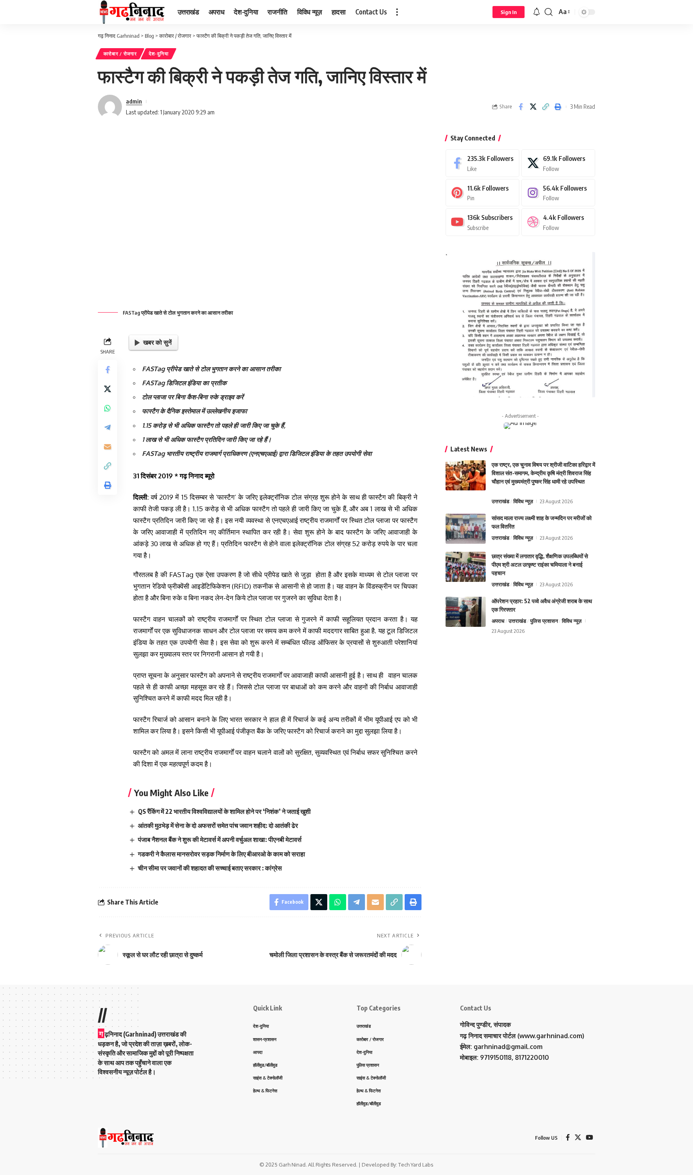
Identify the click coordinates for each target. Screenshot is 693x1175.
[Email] (107, 447)
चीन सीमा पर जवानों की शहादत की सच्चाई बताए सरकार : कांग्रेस (210, 868)
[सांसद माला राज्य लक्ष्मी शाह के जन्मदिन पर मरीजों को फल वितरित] (466, 529)
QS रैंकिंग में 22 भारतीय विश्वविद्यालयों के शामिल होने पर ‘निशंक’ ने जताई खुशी (224, 811)
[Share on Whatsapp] (107, 408)
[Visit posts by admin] (110, 107)
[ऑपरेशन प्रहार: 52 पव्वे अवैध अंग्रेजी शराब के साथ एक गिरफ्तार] (466, 612)
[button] (397, 12)
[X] (558, 163)
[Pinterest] (482, 193)
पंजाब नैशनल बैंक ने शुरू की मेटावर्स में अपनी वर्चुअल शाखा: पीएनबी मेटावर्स (220, 840)
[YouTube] (589, 1137)
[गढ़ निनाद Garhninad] (131, 12)
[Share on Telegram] (107, 427)
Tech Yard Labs (416, 1164)
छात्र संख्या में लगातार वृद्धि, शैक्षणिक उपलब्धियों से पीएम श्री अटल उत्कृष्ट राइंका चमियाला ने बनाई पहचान (540, 564)
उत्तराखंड (500, 501)
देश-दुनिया (158, 54)
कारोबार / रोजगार (120, 54)
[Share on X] (533, 106)
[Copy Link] (545, 106)
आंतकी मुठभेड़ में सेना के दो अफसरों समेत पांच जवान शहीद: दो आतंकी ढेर (218, 825)
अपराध (498, 621)
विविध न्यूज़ (523, 501)
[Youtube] (482, 222)
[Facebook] (482, 163)
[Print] (557, 106)
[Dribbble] (558, 222)
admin (134, 101)
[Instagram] (558, 193)
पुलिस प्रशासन (544, 621)
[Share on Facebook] (520, 106)
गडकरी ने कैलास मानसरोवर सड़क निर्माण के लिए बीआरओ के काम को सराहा (221, 854)
